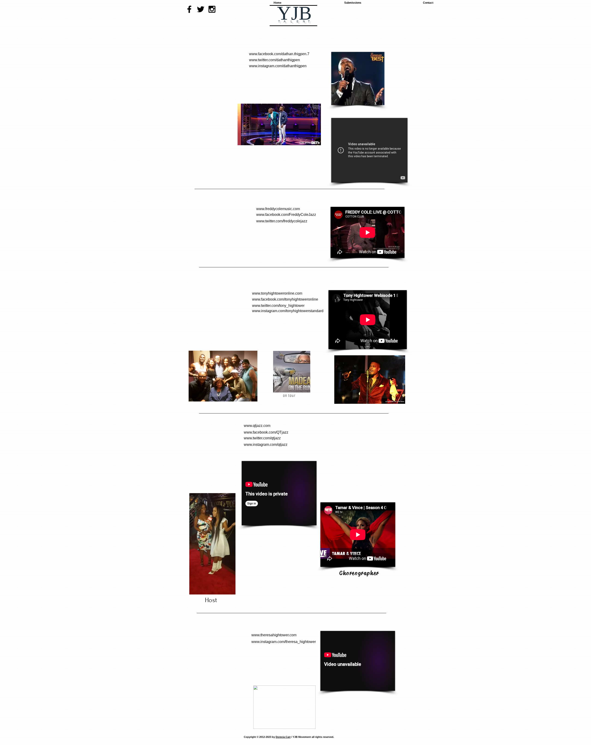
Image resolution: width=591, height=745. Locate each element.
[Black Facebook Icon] (189, 9)
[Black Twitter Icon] (200, 9)
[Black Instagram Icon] (212, 9)
